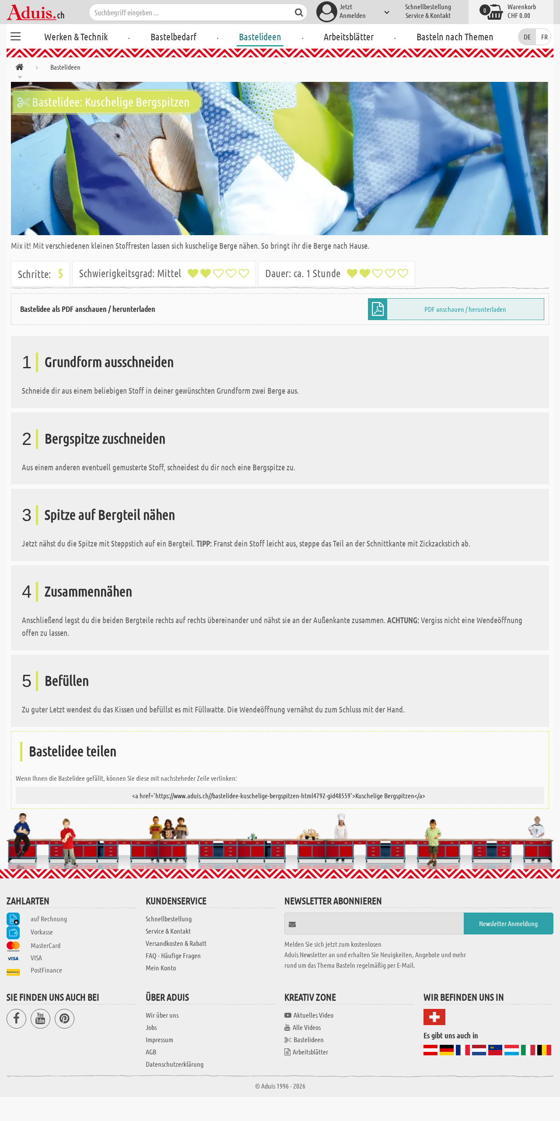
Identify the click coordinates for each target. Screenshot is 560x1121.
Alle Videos (307, 1027)
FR (544, 36)
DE (527, 36)
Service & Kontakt (428, 15)
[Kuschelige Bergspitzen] (280, 158)
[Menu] (15, 35)
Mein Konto (161, 967)
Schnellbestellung (428, 6)
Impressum (159, 1039)
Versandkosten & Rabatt (176, 943)
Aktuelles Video (313, 1015)
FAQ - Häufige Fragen (173, 955)
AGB (151, 1051)
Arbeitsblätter (349, 36)
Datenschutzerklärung (174, 1064)
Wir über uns (162, 1015)
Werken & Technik (76, 36)
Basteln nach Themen (455, 36)
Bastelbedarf (173, 36)
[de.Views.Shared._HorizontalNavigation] (19, 68)
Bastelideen (260, 36)
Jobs (151, 1027)
